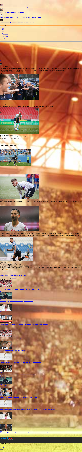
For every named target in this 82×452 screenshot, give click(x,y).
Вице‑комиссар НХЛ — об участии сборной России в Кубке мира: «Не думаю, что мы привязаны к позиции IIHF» (24, 432)
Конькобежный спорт (5, 36)
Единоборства (4, 30)
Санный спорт (5, 37)
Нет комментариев (8, 65)
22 (0, 423)
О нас (2, 444)
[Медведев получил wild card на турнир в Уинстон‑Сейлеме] (1, 10)
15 (0, 364)
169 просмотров (2, 65)
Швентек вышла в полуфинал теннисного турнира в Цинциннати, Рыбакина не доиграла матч (20, 397)
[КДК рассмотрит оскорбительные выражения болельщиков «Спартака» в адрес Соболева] (1, 5)
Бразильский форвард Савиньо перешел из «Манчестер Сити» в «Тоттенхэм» (16, 301)
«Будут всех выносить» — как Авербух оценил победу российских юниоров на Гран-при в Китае (20, 17)
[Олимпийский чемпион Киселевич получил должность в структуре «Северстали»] (1, 21)
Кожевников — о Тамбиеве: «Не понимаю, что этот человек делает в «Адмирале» (13, 275)
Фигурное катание (5, 35)
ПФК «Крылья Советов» (10, 100)
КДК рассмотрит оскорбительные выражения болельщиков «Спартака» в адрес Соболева (19, 7)
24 (0, 411)
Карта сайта (3, 446)
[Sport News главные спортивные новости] (6, 439)
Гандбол (4, 38)
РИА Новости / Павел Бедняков (11, 232)
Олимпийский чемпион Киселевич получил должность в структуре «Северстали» (17, 22)
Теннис (3, 32)
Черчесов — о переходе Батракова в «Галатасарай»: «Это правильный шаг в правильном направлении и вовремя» (24, 324)
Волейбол (3, 31)
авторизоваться (14, 278)
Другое (3, 33)
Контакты (3, 447)
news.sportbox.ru (5, 269)
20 (0, 376)
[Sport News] (6, 26)
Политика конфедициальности (6, 448)
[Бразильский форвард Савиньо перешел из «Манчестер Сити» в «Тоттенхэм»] (6, 383)
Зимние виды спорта (5, 34)
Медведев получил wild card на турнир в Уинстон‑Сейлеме (12, 12)
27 (0, 326)
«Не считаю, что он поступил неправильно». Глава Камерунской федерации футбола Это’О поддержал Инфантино (24, 312)
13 (0, 303)
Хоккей (3, 29)
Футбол (3, 28)
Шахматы (4, 39)
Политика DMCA (4, 445)
